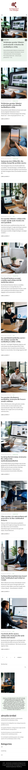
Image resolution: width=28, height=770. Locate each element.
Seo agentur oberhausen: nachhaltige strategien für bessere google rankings (13, 399)
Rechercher (4, 664)
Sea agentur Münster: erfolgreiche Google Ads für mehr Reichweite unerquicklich (13, 220)
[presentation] (2, 40)
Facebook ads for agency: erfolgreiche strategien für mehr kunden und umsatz (12, 636)
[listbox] (14, 40)
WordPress (19, 766)
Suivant (19, 657)
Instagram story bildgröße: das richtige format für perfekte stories (13, 162)
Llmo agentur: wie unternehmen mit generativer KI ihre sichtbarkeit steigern (14, 518)
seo (14, 335)
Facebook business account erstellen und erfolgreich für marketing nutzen (11, 280)
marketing (6, 39)
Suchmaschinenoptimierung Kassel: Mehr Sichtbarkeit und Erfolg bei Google (14, 578)
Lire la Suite (4, 118)
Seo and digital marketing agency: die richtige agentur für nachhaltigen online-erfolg (13, 340)
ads (14, 216)
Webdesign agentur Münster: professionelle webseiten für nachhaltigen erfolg (13, 44)
